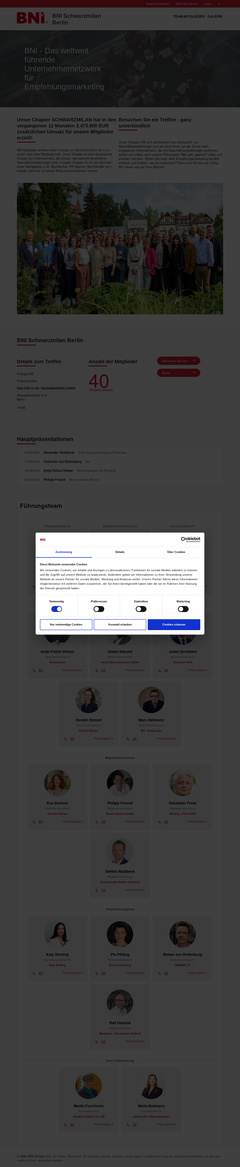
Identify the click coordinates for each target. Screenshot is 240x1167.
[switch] (99, 609)
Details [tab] (120, 552)
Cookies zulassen (173, 624)
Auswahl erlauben (120, 624)
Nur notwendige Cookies (66, 624)
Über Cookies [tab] (176, 552)
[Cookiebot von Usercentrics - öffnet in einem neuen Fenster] (183, 539)
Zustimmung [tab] (64, 552)
